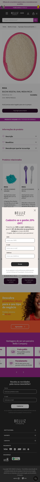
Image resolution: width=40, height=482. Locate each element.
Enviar (20, 264)
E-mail (8, 245)
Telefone (8, 252)
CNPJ (7, 237)
